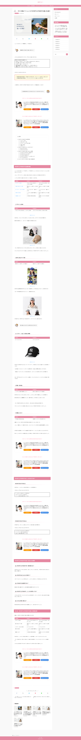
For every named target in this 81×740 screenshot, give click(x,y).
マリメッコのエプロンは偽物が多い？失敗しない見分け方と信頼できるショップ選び (61, 29)
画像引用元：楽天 (32, 215)
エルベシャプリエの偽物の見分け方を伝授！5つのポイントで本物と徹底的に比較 (61, 26)
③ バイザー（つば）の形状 (19, 189)
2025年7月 (58, 43)
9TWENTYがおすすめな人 (24, 149)
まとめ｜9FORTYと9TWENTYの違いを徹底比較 (27, 159)
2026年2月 (58, 41)
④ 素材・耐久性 (22, 144)
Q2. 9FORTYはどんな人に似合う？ (25, 153)
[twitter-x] (40, 737)
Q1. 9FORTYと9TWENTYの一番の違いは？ (26, 152)
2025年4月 (58, 47)
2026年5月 (58, 39)
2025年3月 (58, 49)
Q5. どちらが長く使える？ (24, 157)
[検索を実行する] (67, 54)
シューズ (57, 14)
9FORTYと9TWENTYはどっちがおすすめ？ (26, 147)
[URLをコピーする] (48, 39)
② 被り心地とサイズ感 (23, 141)
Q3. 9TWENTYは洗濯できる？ (24, 155)
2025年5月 (58, 45)
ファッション (16, 13)
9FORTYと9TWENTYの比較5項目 (24, 139)
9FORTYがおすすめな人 (23, 148)
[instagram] (41, 737)
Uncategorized (58, 12)
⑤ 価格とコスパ (22, 145)
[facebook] (39, 737)
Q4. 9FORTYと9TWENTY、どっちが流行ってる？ (27, 156)
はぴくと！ (40, 2)
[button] (17, 39)
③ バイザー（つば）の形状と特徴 (25, 143)
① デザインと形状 (23, 140)
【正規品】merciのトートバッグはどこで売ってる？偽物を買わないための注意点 (61, 32)
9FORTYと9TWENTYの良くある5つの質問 (26, 151)
